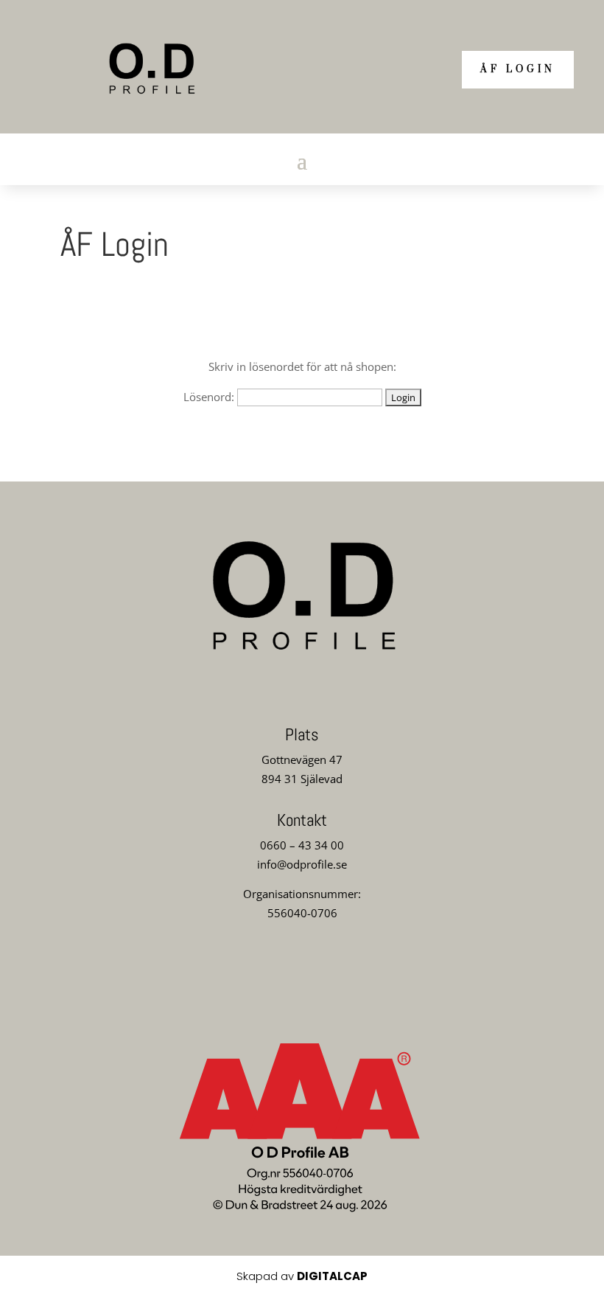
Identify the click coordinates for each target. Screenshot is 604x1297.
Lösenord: (210, 396)
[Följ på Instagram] (302, 967)
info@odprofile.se (302, 864)
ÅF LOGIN (517, 69)
